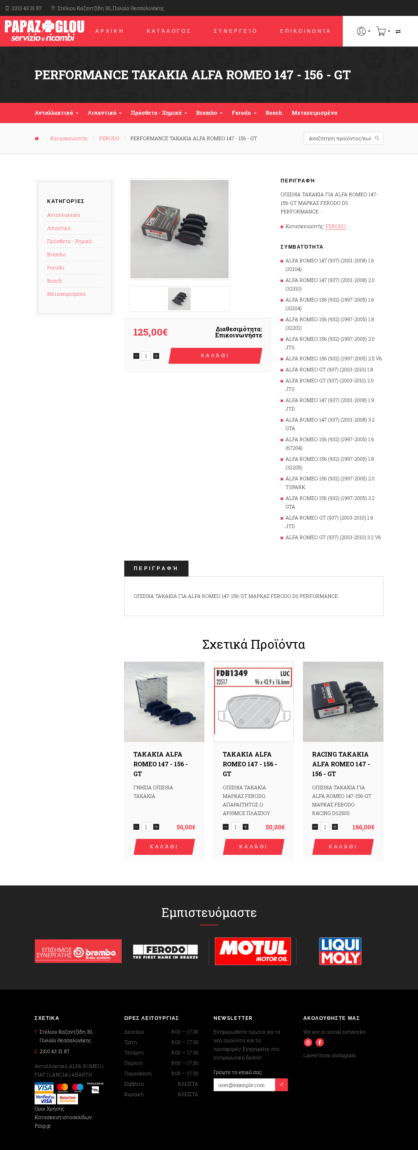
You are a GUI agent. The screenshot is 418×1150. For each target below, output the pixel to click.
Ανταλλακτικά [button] (54, 112)
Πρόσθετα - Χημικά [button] (156, 112)
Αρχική (110, 31)
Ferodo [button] (241, 112)
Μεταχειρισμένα (314, 112)
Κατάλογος (169, 31)
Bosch (274, 112)
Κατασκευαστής (69, 138)
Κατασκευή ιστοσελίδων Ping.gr (63, 1121)
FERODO (109, 138)
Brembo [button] (206, 112)
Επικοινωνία (306, 31)
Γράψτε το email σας (238, 1072)
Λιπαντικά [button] (102, 112)
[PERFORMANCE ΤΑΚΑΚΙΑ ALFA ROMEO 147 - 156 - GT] (179, 229)
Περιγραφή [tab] (156, 568)
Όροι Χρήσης (50, 1108)
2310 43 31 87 (27, 8)
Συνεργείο (236, 31)
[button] (364, 31)
